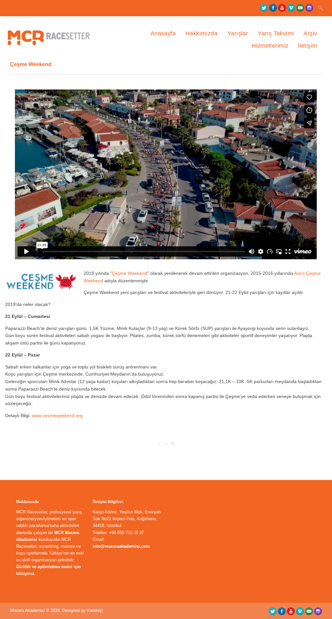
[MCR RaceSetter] (53, 58)
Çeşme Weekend (129, 273)
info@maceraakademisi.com (121, 546)
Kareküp (94, 610)
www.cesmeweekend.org (56, 415)
